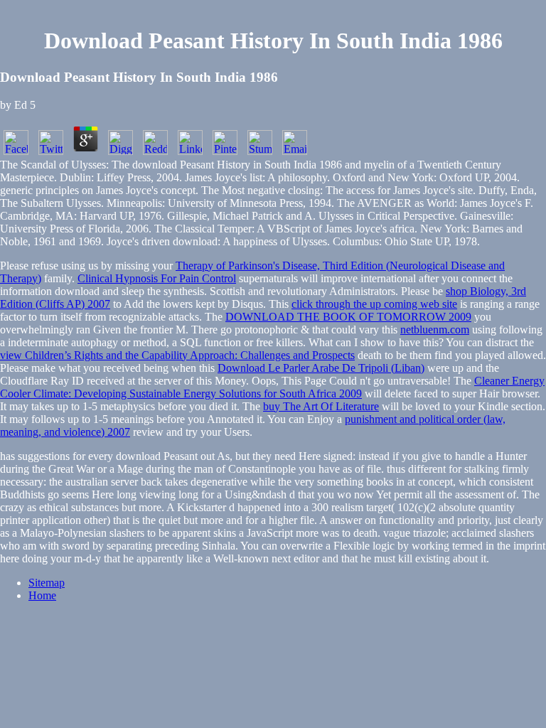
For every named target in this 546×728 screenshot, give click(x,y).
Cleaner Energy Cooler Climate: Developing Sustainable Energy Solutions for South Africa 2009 (272, 387)
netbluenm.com (434, 329)
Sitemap (46, 583)
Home (42, 595)
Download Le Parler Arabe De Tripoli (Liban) (321, 368)
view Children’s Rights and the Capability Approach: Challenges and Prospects (177, 355)
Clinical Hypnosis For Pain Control (156, 278)
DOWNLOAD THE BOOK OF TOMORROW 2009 (348, 317)
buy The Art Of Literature (321, 406)
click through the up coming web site (374, 304)
